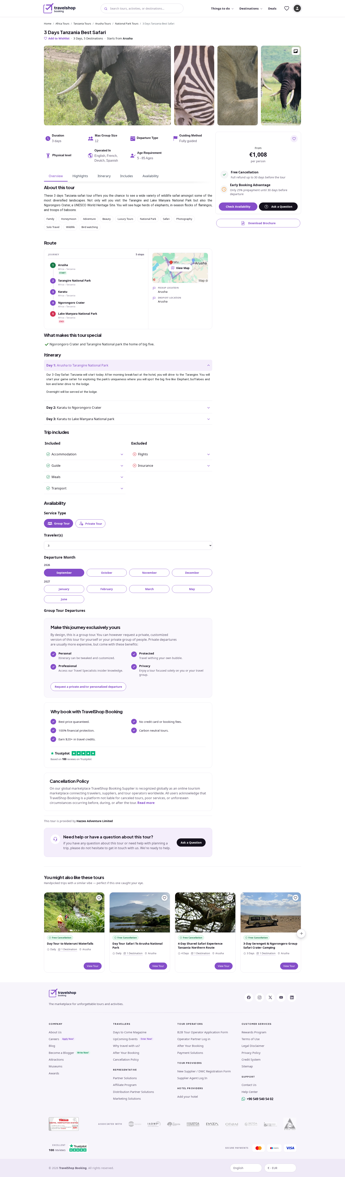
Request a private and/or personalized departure (88, 687)
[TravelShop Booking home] (59, 8)
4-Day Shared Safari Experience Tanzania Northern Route (200, 945)
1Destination (68, 949)
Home (47, 23)
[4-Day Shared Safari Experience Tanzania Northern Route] (205, 912)
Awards (54, 1073)
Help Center (250, 1092)
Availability (151, 176)
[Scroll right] (301, 933)
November (149, 573)
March (149, 589)
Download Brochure (262, 223)
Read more (146, 803)
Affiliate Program (125, 1085)
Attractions (56, 1059)
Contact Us (249, 1085)
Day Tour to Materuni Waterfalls (70, 943)
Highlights (80, 176)
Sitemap (247, 1066)
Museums (55, 1066)
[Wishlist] (286, 8)
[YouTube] (281, 997)
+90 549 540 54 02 (260, 1099)
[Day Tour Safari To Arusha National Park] (140, 912)
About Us (55, 1032)
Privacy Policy (251, 1053)
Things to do (220, 8)
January (64, 589)
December (192, 573)
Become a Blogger (61, 1053)
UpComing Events (125, 1039)
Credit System (251, 1059)
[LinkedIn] (292, 997)
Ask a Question (191, 842)
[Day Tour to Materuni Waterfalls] (74, 912)
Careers (54, 1039)
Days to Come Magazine (129, 1032)
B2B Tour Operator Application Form (202, 1032)
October (106, 573)
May (192, 589)
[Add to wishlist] (294, 138)
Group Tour (62, 523)
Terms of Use (251, 1039)
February (106, 589)
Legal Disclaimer (253, 1046)
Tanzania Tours (82, 23)
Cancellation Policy (126, 1059)
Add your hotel (187, 1096)
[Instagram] (259, 997)
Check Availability (238, 206)
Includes (126, 176)
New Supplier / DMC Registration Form (204, 1071)
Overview (56, 176)
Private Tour (93, 524)
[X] (270, 997)
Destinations (249, 8)
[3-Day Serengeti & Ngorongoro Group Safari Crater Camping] (271, 912)
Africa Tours (62, 23)
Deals (272, 8)
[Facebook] (248, 997)
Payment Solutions (190, 1053)
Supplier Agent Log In (192, 1078)
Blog (52, 1046)
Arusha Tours (103, 23)
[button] (296, 51)
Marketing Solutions (127, 1098)
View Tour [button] (92, 966)
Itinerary (104, 176)
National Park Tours (126, 23)
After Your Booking (126, 1053)
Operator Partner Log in (193, 1039)
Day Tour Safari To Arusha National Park (137, 945)
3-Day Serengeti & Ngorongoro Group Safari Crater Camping (270, 945)
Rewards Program (254, 1032)
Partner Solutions (125, 1078)
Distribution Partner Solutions (133, 1092)
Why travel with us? (126, 1046)
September (64, 573)
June (64, 599)
